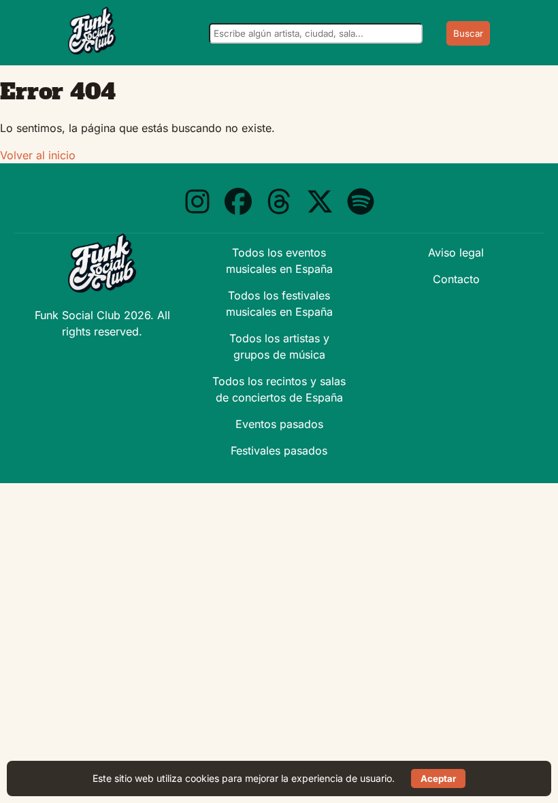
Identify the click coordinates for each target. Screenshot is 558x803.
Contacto (456, 279)
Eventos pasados (279, 424)
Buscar (468, 33)
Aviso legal (456, 252)
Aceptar (438, 778)
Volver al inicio (38, 155)
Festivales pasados (279, 450)
